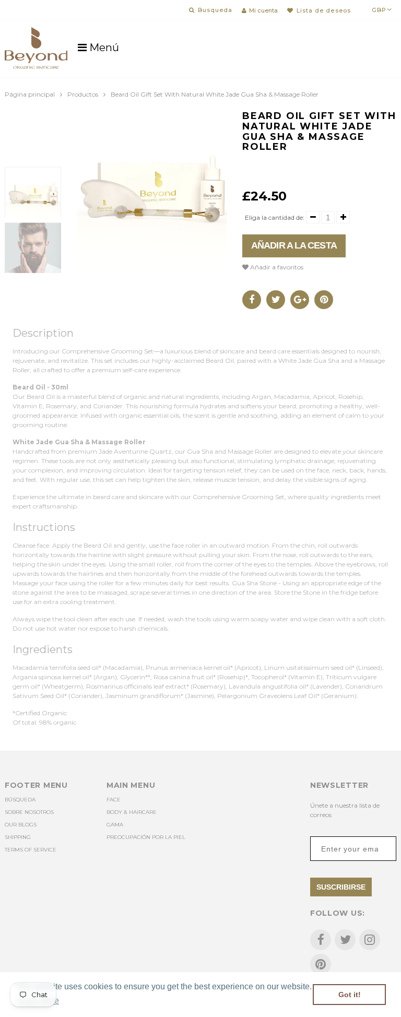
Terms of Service (30, 849)
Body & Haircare (132, 812)
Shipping (18, 837)
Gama (115, 824)
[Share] (251, 299)
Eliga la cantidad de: (274, 217)
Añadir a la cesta (294, 245)
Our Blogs (21, 824)
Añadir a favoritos (276, 267)
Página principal (30, 94)
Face (114, 799)
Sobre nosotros (29, 812)
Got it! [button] (349, 994)
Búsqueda (20, 799)
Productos (82, 94)
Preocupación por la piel (146, 837)
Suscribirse (340, 887)
